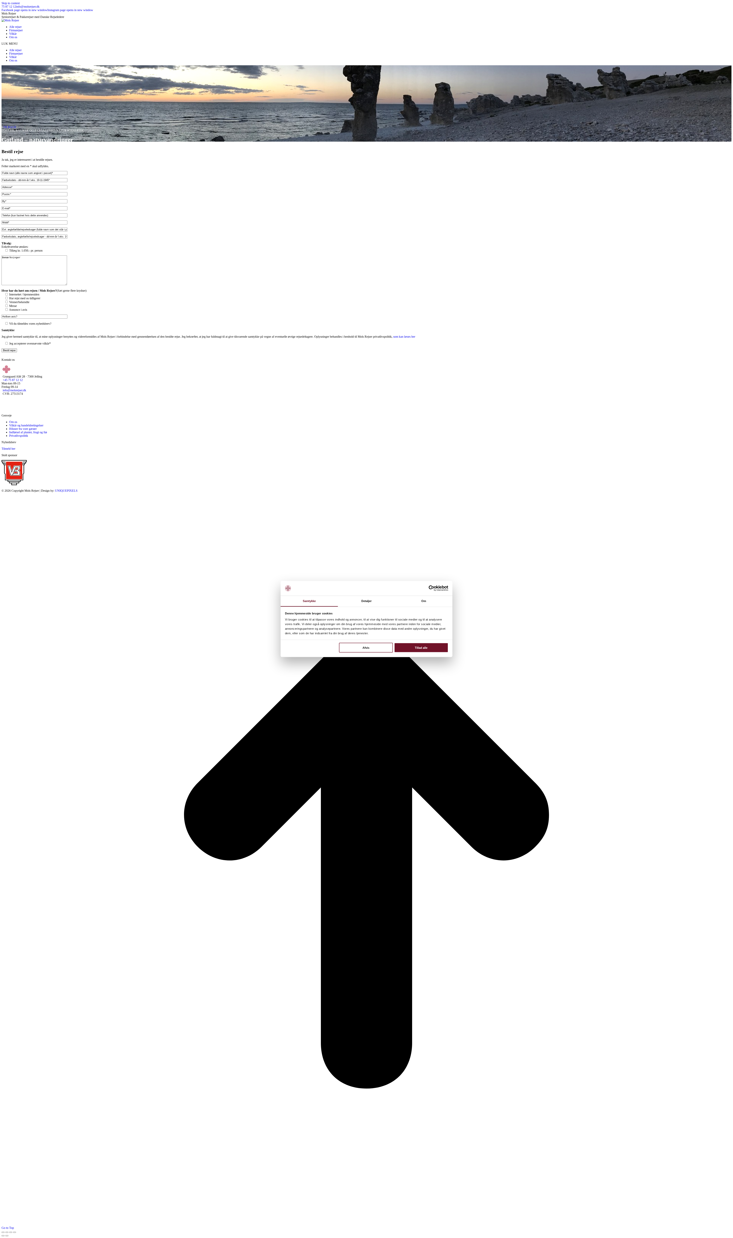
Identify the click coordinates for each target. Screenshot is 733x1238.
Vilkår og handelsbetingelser (26, 425)
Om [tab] (423, 600)
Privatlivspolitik (18, 435)
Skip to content (11, 3)
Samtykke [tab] (309, 600)
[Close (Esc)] (3, 1232)
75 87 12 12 (9, 6)
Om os (13, 422)
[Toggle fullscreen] (10, 1232)
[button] (366, 43)
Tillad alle (421, 647)
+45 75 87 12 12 (13, 380)
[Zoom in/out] (14, 1232)
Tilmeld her (8, 448)
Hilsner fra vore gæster (23, 428)
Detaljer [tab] (366, 600)
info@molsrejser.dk (28, 6)
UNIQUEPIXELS (66, 490)
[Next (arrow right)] (6, 1235)
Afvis (365, 647)
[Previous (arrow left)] (3, 1235)
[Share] (6, 1232)
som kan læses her (404, 336)
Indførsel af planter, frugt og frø (28, 432)
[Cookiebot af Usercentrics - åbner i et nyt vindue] (431, 588)
